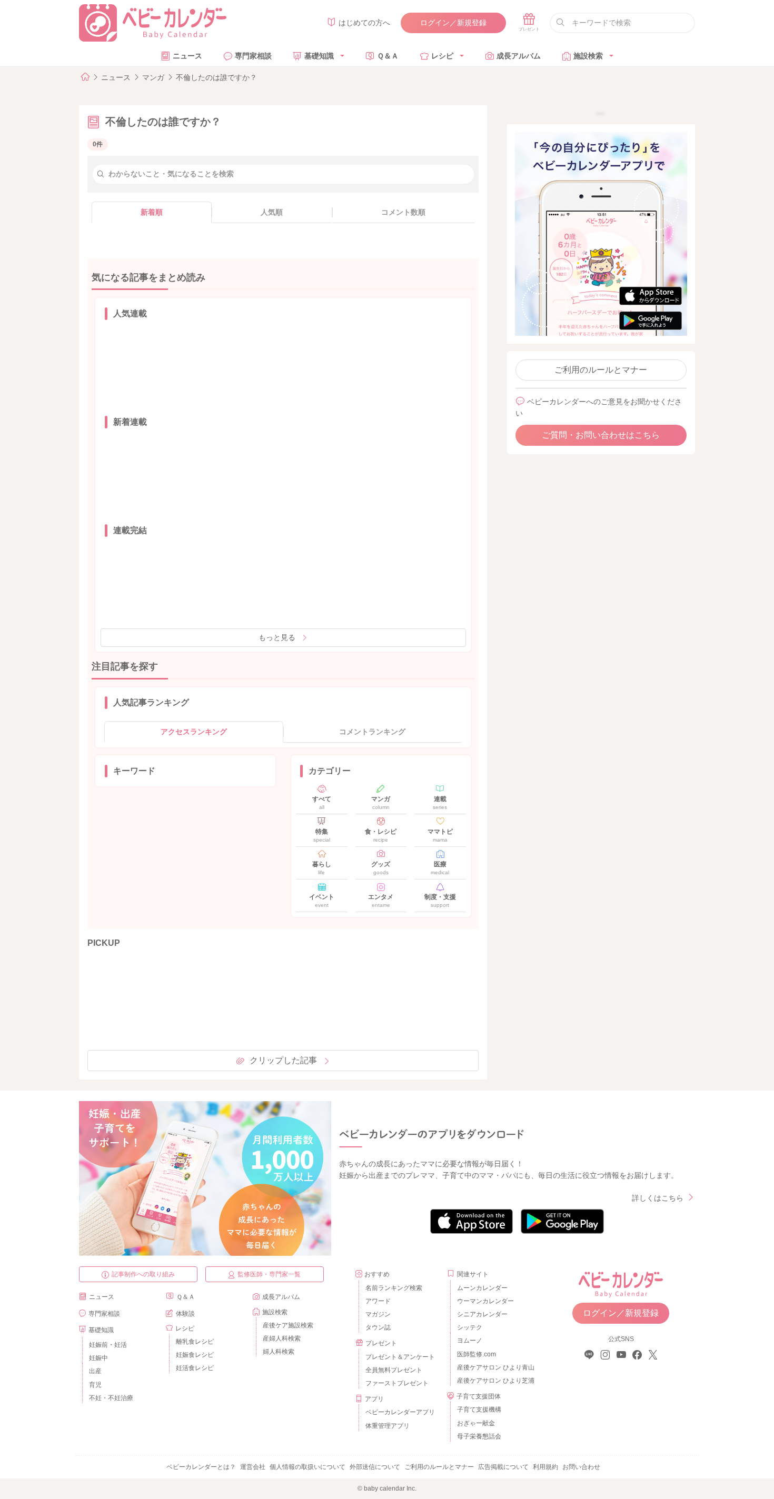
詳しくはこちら (657, 1198)
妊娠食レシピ (195, 1354)
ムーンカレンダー (482, 1288)
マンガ (153, 77)
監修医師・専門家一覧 (269, 1274)
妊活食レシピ (195, 1368)
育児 (95, 1384)
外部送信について (375, 1467)
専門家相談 (253, 56)
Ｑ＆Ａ (388, 56)
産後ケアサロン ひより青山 (494, 1367)
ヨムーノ (469, 1340)
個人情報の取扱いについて (307, 1467)
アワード (378, 1301)
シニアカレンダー (482, 1314)
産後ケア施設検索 (288, 1325)
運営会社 (252, 1467)
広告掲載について (503, 1467)
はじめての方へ (364, 22)
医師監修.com (476, 1354)
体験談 (185, 1313)
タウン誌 (378, 1327)
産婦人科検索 (282, 1338)
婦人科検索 (278, 1351)
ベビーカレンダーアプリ (400, 1412)
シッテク (469, 1327)
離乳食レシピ (195, 1341)
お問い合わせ (581, 1467)
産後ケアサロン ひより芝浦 (494, 1380)
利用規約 (545, 1467)
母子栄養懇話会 (479, 1436)
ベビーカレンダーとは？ (201, 1467)
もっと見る (277, 637)
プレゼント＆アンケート (400, 1357)
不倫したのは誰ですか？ (216, 77)
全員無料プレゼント (393, 1370)
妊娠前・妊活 (108, 1344)
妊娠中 (98, 1358)
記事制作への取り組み (143, 1274)
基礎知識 (319, 56)
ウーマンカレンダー (485, 1301)
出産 (95, 1371)
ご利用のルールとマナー (600, 369)
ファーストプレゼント (397, 1383)
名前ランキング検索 (393, 1288)
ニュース (187, 56)
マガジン (378, 1314)
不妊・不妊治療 (111, 1398)
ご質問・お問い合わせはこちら (601, 435)
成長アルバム (519, 56)
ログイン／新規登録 (453, 22)
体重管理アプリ (387, 1426)
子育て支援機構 (479, 1409)
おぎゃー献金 (476, 1423)
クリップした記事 (283, 1060)
